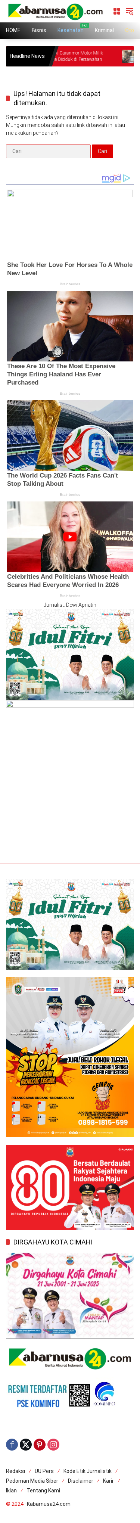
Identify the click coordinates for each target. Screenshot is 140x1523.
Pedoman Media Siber (32, 1481)
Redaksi (15, 1471)
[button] (129, 11)
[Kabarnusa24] (55, 11)
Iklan (11, 1491)
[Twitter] (26, 1445)
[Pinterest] (40, 1445)
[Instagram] (53, 1445)
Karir (108, 1481)
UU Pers (44, 1471)
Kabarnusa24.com (49, 1504)
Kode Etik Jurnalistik (87, 1471)
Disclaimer (80, 1481)
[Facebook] (12, 1445)
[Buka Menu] (116, 11)
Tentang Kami (43, 1491)
